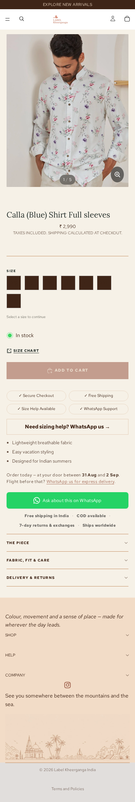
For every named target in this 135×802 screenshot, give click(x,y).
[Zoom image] (117, 174)
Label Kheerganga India (75, 769)
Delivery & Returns (31, 577)
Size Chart (26, 350)
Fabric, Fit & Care (28, 560)
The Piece (18, 542)
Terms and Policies (67, 788)
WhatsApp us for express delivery (80, 481)
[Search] (21, 19)
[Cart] (127, 19)
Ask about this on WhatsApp (72, 500)
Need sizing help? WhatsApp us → (67, 426)
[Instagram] (67, 685)
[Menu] (7, 19)
